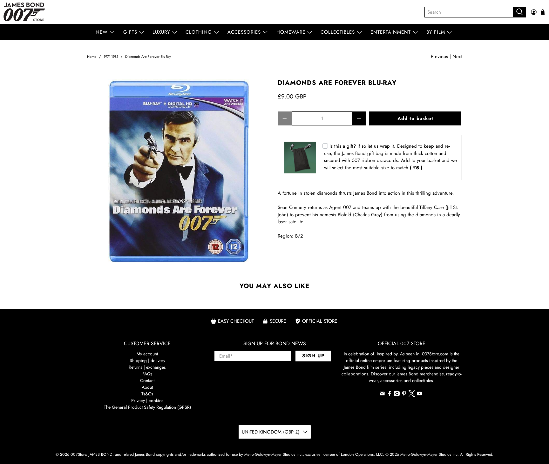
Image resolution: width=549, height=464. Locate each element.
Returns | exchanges (147, 367)
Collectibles (338, 32)
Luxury (161, 32)
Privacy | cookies (147, 400)
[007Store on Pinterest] (404, 395)
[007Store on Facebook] (389, 395)
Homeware (290, 32)
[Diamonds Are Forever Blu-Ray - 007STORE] (179, 171)
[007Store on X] (412, 395)
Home (91, 56)
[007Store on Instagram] (397, 395)
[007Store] (24, 12)
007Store (78, 454)
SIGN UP (313, 355)
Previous (439, 56)
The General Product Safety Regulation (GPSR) (147, 407)
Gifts (130, 32)
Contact (147, 380)
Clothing (199, 32)
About (147, 387)
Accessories (244, 32)
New (102, 32)
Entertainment (390, 32)
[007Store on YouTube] (419, 395)
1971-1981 (111, 56)
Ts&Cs (147, 394)
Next (457, 56)
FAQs (147, 374)
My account (147, 354)
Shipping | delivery (147, 360)
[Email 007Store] (382, 395)
